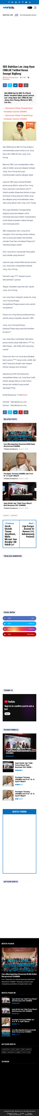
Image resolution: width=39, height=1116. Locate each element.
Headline (6, 515)
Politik (24, 1052)
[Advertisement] (19, 38)
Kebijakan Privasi (12, 1113)
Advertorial (6, 1049)
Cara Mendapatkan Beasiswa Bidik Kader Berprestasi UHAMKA (19, 975)
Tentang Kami (29, 1114)
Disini (25, 395)
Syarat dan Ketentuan (15, 1114)
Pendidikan (11, 1052)
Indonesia (6, 79)
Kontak (22, 1113)
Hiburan (28, 1049)
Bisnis (18, 1049)
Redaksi (29, 1113)
